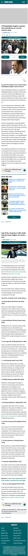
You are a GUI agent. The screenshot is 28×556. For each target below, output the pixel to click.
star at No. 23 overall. (14, 274)
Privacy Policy (17, 535)
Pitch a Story (4, 535)
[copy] (10, 35)
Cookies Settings (17, 543)
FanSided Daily (17, 533)
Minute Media (8, 546)
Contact (3, 530)
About (2, 528)
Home (2, 221)
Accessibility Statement (19, 540)
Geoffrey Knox (6, 32)
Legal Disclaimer (5, 540)
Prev (5, 57)
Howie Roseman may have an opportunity (14, 272)
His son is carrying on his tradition (13, 416)
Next (22, 57)
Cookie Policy (16, 538)
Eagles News (8, 221)
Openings (15, 528)
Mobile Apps (4, 533)
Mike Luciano (6, 239)
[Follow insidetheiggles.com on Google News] (25, 170)
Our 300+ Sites (17, 530)
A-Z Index (3, 543)
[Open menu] (2, 2)
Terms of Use (4, 538)
